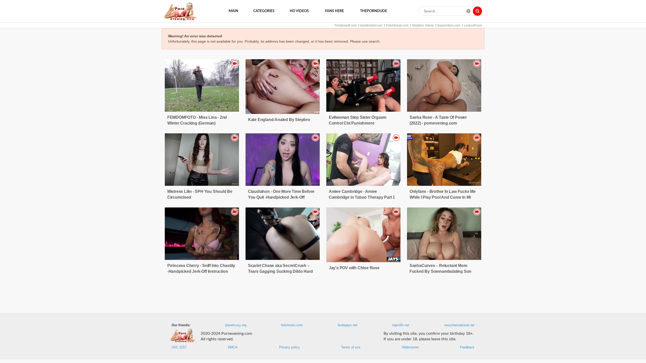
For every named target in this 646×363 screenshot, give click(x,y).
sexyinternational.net (459, 325)
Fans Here (334, 11)
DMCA (232, 347)
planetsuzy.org (235, 325)
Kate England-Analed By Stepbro (279, 119)
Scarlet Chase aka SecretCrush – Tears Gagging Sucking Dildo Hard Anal (280, 271)
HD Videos (299, 11)
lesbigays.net (347, 325)
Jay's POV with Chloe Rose (354, 268)
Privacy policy (289, 347)
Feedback (467, 347)
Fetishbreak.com (397, 25)
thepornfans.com (448, 25)
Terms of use (350, 347)
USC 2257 (179, 347)
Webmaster (410, 347)
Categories (264, 11)
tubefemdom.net (371, 25)
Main (233, 11)
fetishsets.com (292, 325)
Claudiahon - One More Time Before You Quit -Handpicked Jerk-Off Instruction (281, 197)
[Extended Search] (468, 11)
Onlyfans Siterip (423, 25)
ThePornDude (373, 11)
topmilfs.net (400, 325)
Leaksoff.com (473, 25)
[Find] (477, 11)
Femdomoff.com (346, 25)
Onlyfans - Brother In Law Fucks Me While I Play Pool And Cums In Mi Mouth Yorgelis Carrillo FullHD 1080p (444, 197)
